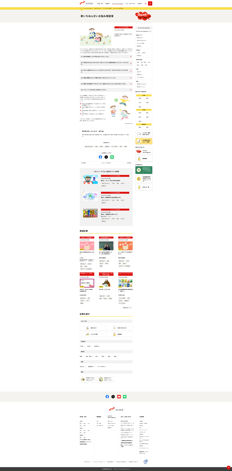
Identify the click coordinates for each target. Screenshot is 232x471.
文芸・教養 (99, 423)
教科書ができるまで (141, 84)
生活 (149, 62)
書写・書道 (143, 62)
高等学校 (139, 55)
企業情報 (139, 3)
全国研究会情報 (83, 444)
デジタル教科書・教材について (127, 423)
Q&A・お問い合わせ (130, 3)
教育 (97, 421)
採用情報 (141, 434)
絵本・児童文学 (100, 425)
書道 (140, 127)
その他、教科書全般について (126, 432)
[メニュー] (150, 3)
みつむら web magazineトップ (143, 31)
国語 (118, 183)
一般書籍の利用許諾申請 (126, 440)
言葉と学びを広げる (98, 8)
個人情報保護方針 (110, 461)
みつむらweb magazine (112, 417)
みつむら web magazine (117, 3)
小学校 (96, 146)
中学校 (85, 266)
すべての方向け (115, 146)
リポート (88, 300)
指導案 (82, 303)
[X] (106, 157)
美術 (146, 65)
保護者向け (107, 146)
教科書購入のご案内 (132, 461)
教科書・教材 (100, 3)
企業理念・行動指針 (143, 423)
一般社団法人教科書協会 (120, 461)
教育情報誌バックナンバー (86, 441)
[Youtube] (119, 396)
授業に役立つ (83, 263)
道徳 (81, 266)
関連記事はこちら (127, 307)
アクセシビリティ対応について (99, 461)
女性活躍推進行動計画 (143, 443)
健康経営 (141, 445)
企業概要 (141, 421)
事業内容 (141, 425)
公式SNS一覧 (142, 432)
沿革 (140, 427)
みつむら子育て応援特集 (107, 8)
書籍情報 (108, 3)
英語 (138, 65)
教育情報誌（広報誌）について (127, 434)
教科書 (110, 298)
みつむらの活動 (122, 298)
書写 (147, 98)
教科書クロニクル (141, 86)
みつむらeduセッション (144, 448)
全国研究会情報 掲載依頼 (126, 442)
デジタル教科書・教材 (85, 439)
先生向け (101, 146)
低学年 (125, 146)
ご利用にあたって (87, 461)
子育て (121, 146)
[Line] (112, 157)
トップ (81, 8)
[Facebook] (100, 157)
